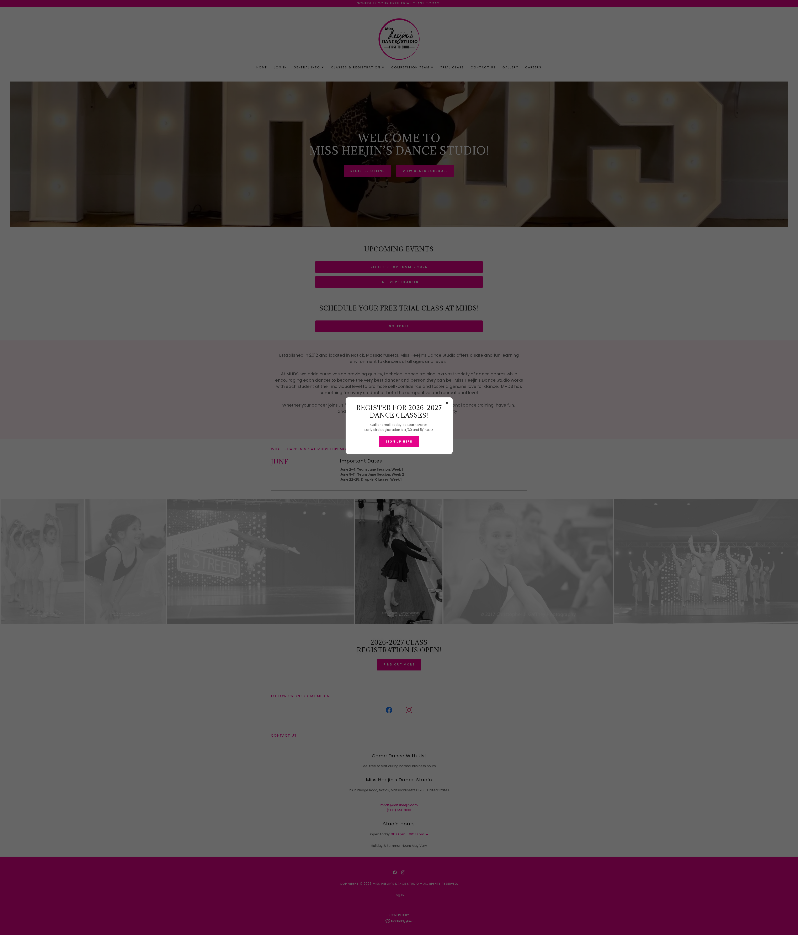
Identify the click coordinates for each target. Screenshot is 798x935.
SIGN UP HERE (399, 441)
